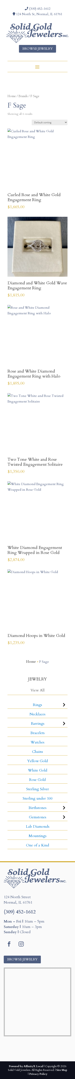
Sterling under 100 (37, 798)
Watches (37, 742)
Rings (37, 704)
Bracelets (37, 733)
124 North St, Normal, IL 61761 (38, 14)
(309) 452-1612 (39, 8)
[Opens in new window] (9, 944)
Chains (37, 751)
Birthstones (37, 807)
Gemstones (37, 817)
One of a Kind (37, 845)
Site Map (61, 1070)
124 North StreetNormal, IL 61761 (18, 899)
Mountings (37, 836)
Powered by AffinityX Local (26, 1066)
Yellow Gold (37, 761)
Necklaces (37, 714)
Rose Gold (37, 779)
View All (37, 690)
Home (12, 96)
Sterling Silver (37, 789)
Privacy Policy (38, 1074)
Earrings (37, 723)
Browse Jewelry (37, 48)
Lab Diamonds (37, 826)
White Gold (37, 770)
